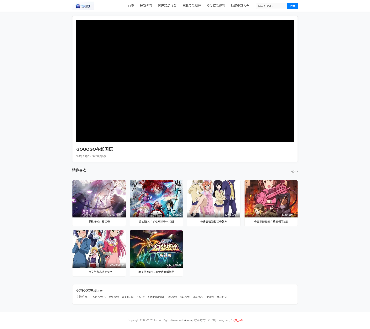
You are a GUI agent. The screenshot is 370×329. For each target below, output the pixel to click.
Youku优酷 (128, 296)
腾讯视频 (114, 296)
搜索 (292, 6)
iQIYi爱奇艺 (99, 296)
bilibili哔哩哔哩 (156, 296)
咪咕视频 (185, 296)
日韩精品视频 (191, 5)
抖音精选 (198, 296)
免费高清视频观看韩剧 (213, 221)
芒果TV (140, 296)
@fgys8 (238, 320)
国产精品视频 (167, 5)
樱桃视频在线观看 (99, 221)
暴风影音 (222, 296)
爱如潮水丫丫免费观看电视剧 (156, 221)
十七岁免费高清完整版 (99, 271)
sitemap (188, 320)
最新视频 (146, 5)
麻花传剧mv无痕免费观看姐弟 (156, 271)
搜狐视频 (172, 296)
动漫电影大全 (240, 5)
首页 (131, 5)
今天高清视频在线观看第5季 (271, 221)
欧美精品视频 (216, 5)
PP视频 (209, 296)
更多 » (294, 171)
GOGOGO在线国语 (89, 290)
